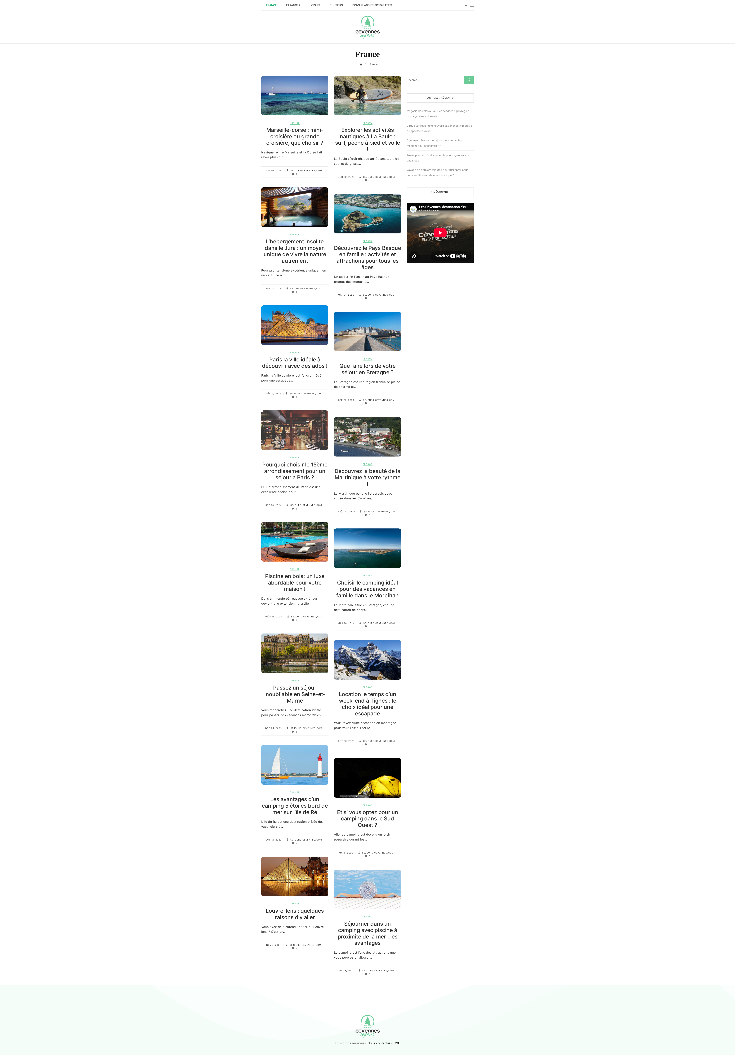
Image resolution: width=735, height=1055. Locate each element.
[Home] (361, 64)
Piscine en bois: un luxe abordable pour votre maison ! (294, 582)
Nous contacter (379, 1043)
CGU (397, 1043)
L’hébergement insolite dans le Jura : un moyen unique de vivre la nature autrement (295, 251)
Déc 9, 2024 (273, 393)
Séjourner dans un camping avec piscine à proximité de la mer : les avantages (368, 933)
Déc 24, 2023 (273, 728)
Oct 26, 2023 (346, 741)
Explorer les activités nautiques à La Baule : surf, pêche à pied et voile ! (367, 139)
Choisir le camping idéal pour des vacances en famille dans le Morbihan (367, 589)
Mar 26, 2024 (346, 623)
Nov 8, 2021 (273, 945)
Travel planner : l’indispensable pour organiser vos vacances (438, 157)
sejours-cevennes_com (306, 170)
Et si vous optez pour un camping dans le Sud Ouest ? (367, 818)
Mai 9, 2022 (346, 852)
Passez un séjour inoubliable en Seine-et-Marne (294, 694)
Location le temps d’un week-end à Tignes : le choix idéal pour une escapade (367, 704)
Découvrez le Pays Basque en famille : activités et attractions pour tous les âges (367, 258)
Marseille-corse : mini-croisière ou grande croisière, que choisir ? (294, 136)
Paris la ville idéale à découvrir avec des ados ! (294, 362)
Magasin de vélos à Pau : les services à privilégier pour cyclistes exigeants (438, 113)
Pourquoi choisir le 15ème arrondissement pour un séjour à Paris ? (294, 471)
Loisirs (315, 5)
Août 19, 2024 (346, 511)
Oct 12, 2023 (273, 839)
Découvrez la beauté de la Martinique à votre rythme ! (367, 477)
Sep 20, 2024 (273, 505)
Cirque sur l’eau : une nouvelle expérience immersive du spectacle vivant (439, 128)
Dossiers (336, 5)
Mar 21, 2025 (346, 295)
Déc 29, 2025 (346, 177)
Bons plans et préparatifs (372, 5)
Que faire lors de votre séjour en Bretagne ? (367, 369)
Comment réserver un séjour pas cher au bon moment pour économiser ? (435, 143)
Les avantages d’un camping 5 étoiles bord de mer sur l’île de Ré (295, 805)
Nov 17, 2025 (273, 288)
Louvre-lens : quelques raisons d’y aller (295, 913)
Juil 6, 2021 (346, 970)
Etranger (293, 5)
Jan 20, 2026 (273, 170)
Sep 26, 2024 (346, 400)
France (271, 5)
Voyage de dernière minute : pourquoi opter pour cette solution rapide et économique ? (437, 172)
